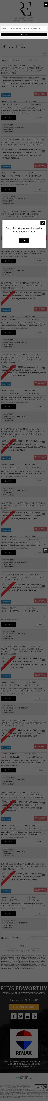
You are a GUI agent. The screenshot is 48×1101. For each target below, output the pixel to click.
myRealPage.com (24, 1078)
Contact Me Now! (24, 1007)
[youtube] (34, 1016)
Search (24, 34)
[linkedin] (27, 1016)
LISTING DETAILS (8, 117)
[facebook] (14, 1016)
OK (24, 240)
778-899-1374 (8, 129)
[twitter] (20, 1016)
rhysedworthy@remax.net (24, 21)
